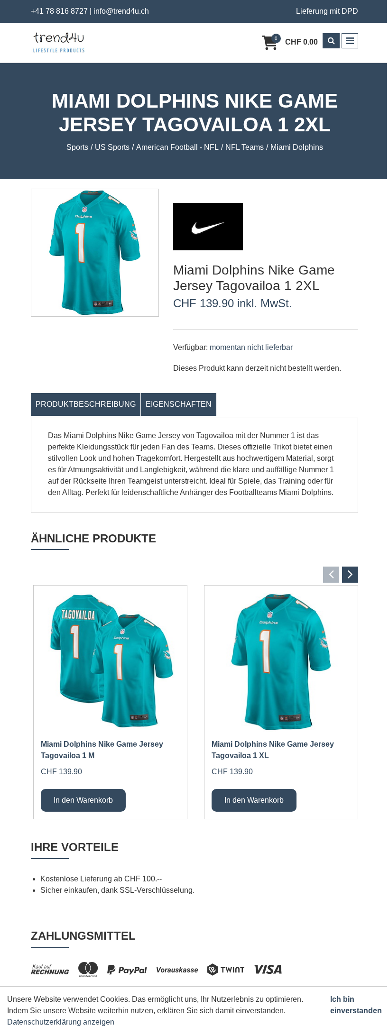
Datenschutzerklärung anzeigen (60, 1022)
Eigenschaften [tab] (179, 404)
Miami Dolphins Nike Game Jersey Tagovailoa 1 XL (273, 750)
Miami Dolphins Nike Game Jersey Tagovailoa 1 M (102, 750)
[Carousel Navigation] (194, 575)
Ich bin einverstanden (356, 1005)
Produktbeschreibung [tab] (86, 404)
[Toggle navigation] (350, 40)
